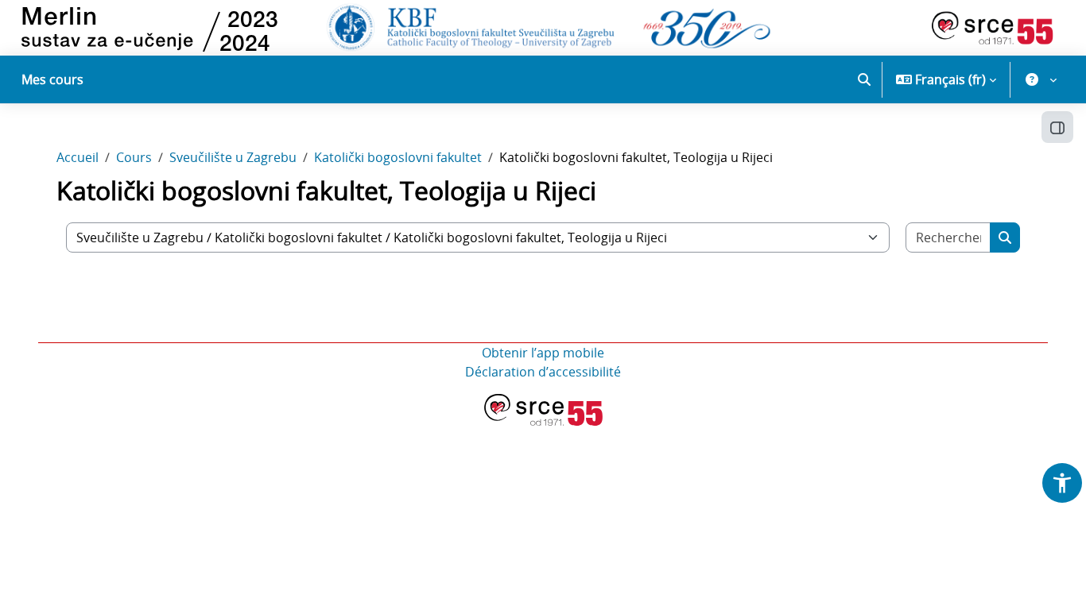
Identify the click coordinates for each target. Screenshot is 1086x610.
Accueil (77, 157)
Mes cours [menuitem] (52, 79)
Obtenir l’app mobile (543, 352)
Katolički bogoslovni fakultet (398, 157)
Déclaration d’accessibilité (543, 371)
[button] (864, 79)
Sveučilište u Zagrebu (233, 157)
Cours (134, 157)
